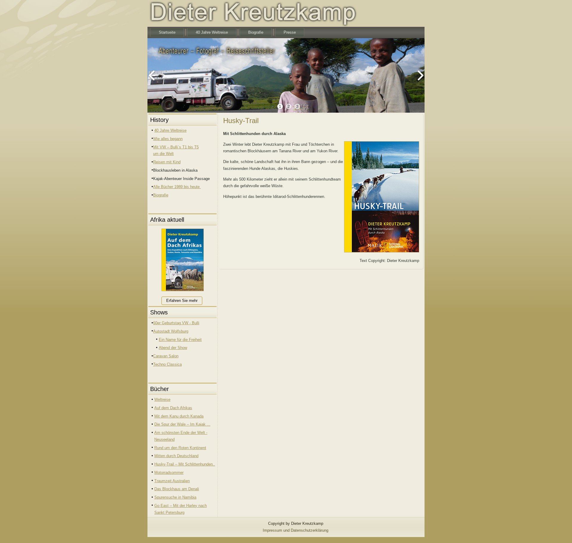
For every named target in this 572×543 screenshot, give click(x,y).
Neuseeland (164, 439)
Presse (290, 32)
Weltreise (162, 399)
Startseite (167, 32)
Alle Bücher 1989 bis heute (177, 186)
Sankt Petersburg (169, 512)
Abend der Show (173, 347)
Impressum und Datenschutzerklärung (295, 530)
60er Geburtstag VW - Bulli (176, 323)
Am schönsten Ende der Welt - (180, 432)
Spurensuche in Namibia (175, 497)
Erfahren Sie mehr (182, 300)
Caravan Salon (165, 356)
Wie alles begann (168, 138)
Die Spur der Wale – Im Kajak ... (182, 424)
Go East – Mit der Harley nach (180, 505)
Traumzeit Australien (172, 481)
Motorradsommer (169, 472)
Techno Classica (167, 364)
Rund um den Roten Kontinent (180, 448)
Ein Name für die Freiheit (180, 339)
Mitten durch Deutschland (176, 456)
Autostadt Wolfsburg (170, 331)
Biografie (255, 32)
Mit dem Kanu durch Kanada (178, 416)
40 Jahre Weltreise (212, 32)
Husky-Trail (241, 121)
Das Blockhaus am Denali (176, 489)
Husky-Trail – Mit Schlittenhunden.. (184, 464)
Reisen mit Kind (167, 162)
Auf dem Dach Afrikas (173, 408)
